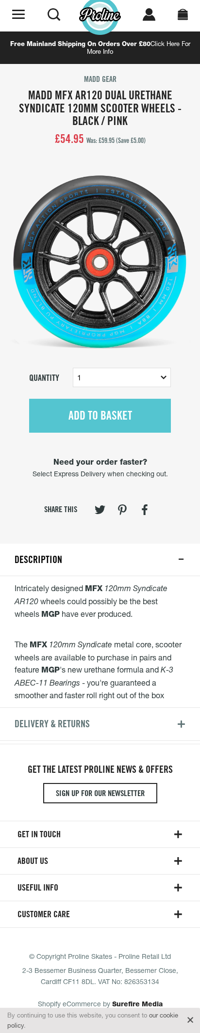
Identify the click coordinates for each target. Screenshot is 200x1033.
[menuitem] (100, 511)
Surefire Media (137, 1004)
